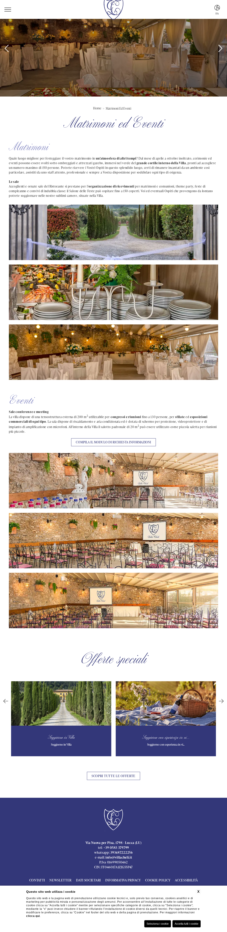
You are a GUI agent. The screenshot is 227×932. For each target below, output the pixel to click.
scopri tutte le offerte (113, 776)
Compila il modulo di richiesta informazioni (113, 442)
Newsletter (60, 880)
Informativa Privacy (123, 880)
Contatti (37, 880)
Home (97, 108)
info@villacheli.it (119, 857)
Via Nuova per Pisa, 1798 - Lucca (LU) (114, 842)
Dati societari (88, 880)
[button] (5, 701)
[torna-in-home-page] (114, 820)
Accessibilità (186, 880)
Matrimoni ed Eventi (118, 108)
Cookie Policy (157, 880)
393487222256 (121, 852)
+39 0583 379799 (116, 847)
